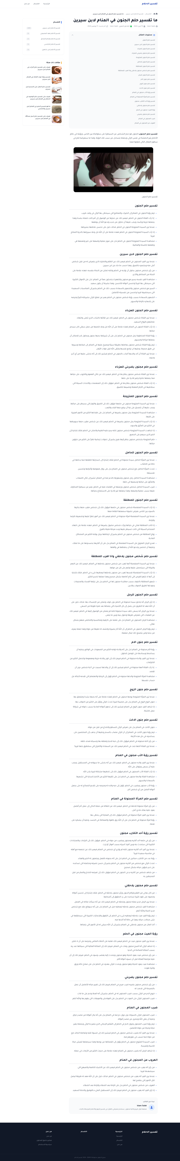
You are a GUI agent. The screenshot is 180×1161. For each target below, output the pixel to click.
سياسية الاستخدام (45, 1145)
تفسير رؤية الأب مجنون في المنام (143, 92)
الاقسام (36, 4)
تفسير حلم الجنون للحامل (146, 62)
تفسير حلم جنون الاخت (147, 88)
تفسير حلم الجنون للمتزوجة (145, 57)
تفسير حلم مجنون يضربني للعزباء (143, 53)
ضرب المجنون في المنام (146, 119)
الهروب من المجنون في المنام (145, 123)
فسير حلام (150, 4)
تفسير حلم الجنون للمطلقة (145, 66)
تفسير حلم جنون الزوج (147, 84)
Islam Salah (151, 26)
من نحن (27, 4)
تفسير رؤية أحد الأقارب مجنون (145, 101)
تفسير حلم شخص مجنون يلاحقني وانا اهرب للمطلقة (136, 71)
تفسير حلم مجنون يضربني (146, 114)
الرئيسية (46, 4)
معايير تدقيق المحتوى (44, 1140)
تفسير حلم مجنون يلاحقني (146, 106)
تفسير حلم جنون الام (148, 79)
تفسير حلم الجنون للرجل (146, 75)
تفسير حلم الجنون (149, 40)
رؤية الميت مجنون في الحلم (145, 110)
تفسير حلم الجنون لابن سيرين (144, 44)
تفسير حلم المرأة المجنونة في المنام (142, 97)
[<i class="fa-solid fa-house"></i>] (156, 14)
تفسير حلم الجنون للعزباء (146, 49)
